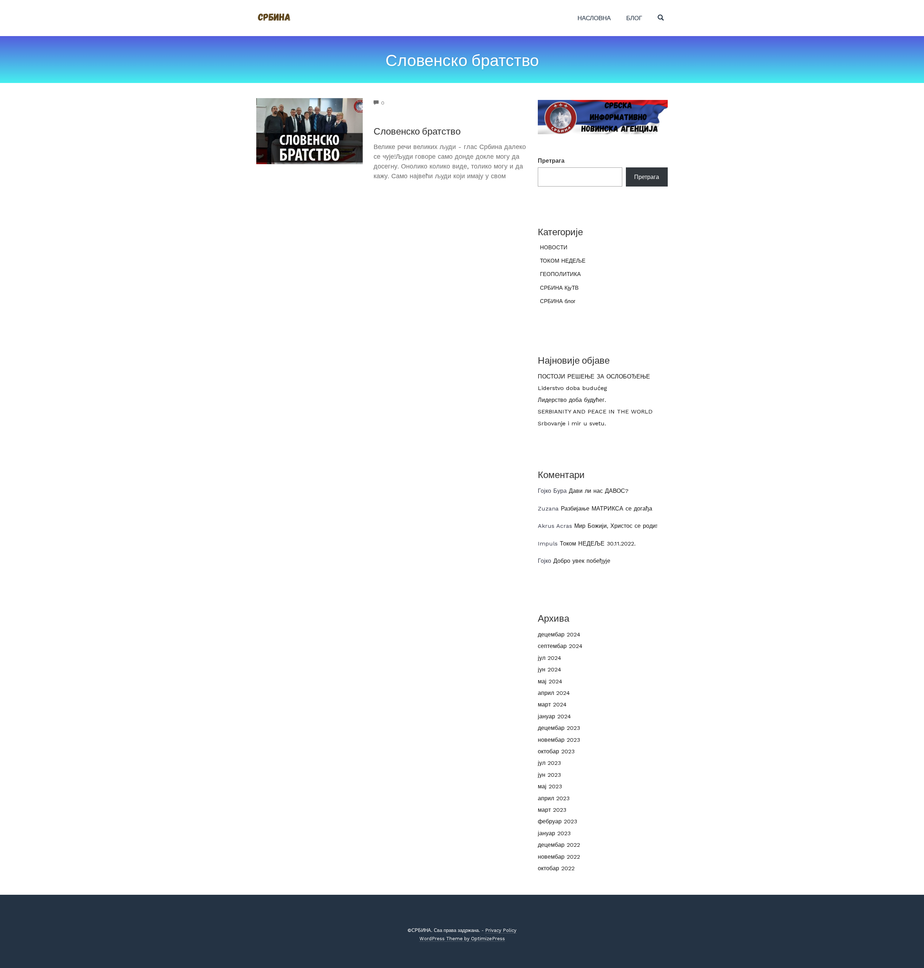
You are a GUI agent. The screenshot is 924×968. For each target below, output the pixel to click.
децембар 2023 (559, 727)
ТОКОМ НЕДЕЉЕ (562, 261)
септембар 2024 (560, 646)
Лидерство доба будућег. (572, 400)
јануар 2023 (554, 833)
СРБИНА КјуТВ (559, 288)
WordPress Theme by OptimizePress (462, 938)
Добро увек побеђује (581, 560)
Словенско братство (417, 130)
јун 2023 (549, 774)
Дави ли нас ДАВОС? (598, 490)
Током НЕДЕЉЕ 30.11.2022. (598, 543)
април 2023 (554, 798)
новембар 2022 (559, 856)
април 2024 (554, 692)
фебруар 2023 (557, 821)
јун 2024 (549, 669)
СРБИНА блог (557, 301)
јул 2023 (549, 762)
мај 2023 (550, 786)
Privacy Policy (501, 930)
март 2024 (552, 704)
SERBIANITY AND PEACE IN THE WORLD (595, 411)
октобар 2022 (556, 868)
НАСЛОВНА (594, 18)
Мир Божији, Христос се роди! (615, 525)
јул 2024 (549, 657)
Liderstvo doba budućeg (572, 388)
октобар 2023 (556, 751)
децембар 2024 (559, 634)
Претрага (551, 160)
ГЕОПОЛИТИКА (560, 274)
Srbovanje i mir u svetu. (572, 423)
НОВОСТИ (553, 247)
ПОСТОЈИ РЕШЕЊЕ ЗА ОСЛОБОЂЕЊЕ (594, 376)
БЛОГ (634, 18)
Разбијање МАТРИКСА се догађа (606, 508)
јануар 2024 (554, 716)
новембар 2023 (559, 739)
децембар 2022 (559, 844)
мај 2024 (550, 681)
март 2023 (552, 809)
